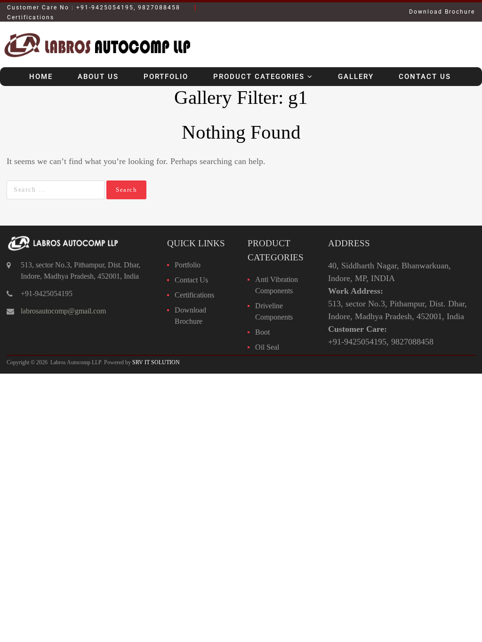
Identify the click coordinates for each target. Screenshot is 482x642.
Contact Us (425, 76)
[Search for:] (56, 189)
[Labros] (96, 60)
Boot (262, 332)
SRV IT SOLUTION (156, 362)
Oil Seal (267, 347)
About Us (98, 76)
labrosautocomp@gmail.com (63, 311)
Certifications (194, 295)
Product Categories (259, 76)
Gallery (356, 76)
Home (41, 76)
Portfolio (166, 76)
